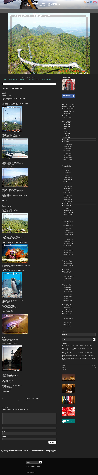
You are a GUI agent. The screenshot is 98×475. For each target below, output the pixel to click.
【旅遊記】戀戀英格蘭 (65, 205)
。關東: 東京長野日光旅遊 (67, 250)
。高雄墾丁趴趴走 (66, 137)
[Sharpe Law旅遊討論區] (68, 380)
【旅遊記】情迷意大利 (65, 168)
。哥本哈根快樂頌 (66, 113)
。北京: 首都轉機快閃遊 (67, 291)
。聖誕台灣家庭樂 (66, 131)
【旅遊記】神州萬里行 (65, 284)
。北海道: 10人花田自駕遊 (67, 232)
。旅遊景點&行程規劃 (66, 186)
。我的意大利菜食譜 (66, 324)
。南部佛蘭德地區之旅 (66, 305)
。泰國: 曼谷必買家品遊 (67, 159)
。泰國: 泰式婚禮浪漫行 (67, 162)
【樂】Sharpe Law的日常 (66, 320)
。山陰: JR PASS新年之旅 (67, 237)
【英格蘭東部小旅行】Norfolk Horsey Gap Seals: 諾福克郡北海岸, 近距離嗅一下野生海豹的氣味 (77, 352)
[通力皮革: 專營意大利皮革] (68, 403)
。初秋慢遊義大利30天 (67, 177)
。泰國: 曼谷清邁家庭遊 (67, 161)
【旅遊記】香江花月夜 (65, 313)
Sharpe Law (34, 77)
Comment (4, 411)
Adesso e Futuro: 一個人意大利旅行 (46, 4)
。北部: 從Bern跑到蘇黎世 (67, 278)
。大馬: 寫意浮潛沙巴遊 (67, 144)
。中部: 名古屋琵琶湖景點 (67, 221)
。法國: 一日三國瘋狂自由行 (67, 263)
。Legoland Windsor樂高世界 (68, 206)
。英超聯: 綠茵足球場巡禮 (67, 217)
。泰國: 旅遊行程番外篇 (67, 155)
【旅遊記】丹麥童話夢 (65, 110)
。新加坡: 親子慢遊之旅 (67, 150)
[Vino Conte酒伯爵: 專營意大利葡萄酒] (68, 392)
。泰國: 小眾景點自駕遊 (67, 153)
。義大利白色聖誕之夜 (66, 197)
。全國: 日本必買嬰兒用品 (67, 230)
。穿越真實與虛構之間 (66, 192)
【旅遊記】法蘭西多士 (65, 260)
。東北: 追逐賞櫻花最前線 (67, 243)
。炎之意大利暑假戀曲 (66, 190)
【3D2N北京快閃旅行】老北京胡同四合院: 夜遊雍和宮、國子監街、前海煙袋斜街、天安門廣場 (77, 345)
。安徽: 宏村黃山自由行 (67, 294)
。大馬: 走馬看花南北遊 (67, 148)
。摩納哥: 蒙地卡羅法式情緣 (67, 261)
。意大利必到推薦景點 (66, 179)
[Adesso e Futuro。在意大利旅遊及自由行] (68, 97)
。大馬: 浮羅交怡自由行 (26, 398)
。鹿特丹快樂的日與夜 (66, 309)
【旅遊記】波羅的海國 (65, 269)
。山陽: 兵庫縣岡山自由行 (67, 241)
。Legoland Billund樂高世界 (67, 111)
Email (3, 431)
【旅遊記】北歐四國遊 (65, 115)
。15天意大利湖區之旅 (66, 170)
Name (3, 425)
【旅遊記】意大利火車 (65, 203)
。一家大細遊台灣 (66, 122)
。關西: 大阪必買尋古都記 (67, 257)
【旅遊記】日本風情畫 (65, 220)
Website (4, 436)
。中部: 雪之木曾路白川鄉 (67, 223)
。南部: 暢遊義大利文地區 (67, 280)
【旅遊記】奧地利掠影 (65, 139)
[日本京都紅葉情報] (68, 415)
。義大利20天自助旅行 (67, 195)
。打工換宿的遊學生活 (66, 184)
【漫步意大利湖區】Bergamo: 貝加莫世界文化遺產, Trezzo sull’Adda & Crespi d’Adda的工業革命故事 (78, 355)
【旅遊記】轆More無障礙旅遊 (67, 311)
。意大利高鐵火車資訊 (66, 183)
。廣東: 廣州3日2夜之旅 (67, 296)
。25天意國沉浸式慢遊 (67, 172)
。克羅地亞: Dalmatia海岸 (67, 166)
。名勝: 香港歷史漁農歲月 (67, 315)
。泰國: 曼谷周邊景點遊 (67, 157)
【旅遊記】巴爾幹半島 (65, 165)
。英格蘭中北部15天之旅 (67, 212)
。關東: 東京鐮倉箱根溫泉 (67, 248)
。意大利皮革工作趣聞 (66, 181)
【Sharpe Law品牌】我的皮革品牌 (67, 106)
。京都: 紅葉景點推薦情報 (67, 225)
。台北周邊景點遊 (66, 126)
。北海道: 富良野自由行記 (67, 234)
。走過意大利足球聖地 (66, 201)
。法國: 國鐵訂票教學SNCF (67, 265)
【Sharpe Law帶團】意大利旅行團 (67, 108)
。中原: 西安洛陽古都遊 (67, 287)
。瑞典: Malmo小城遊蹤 (67, 117)
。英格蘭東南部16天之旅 (67, 214)
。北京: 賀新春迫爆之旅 (67, 289)
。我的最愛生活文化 (66, 327)
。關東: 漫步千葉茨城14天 (67, 252)
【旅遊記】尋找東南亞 (35, 398)
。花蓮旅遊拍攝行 (66, 133)
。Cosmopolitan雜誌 (66, 322)
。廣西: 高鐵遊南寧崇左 (67, 300)
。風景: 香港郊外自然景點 (67, 318)
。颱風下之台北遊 (66, 135)
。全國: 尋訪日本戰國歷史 (67, 228)
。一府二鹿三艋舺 (66, 124)
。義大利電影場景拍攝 (66, 199)
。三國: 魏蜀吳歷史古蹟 (67, 285)
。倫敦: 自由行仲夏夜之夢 (67, 210)
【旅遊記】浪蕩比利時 (65, 271)
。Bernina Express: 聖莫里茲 (67, 276)
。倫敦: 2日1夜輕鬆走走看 (67, 208)
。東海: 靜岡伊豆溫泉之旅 (67, 245)
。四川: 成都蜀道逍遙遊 (67, 292)
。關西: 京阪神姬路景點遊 (67, 254)
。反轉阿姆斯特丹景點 (66, 307)
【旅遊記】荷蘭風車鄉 (65, 304)
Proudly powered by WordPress (31, 472)
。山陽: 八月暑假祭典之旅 (67, 239)
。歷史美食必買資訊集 (66, 188)
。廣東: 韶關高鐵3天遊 (66, 298)
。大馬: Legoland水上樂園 (67, 142)
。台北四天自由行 (66, 128)
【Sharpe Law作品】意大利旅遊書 (67, 104)
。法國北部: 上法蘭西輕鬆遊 (67, 267)
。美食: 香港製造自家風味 (67, 316)
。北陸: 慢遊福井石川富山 (67, 236)
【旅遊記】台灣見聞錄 (65, 121)
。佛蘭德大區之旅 (66, 272)
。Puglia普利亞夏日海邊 (67, 175)
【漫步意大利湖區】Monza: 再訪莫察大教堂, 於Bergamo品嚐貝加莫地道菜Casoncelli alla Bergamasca (78, 358)
